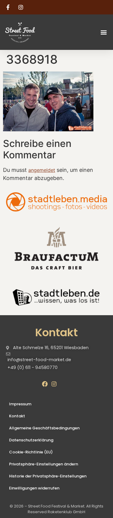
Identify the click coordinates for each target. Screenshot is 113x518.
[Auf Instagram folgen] (21, 7)
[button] (103, 32)
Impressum (20, 404)
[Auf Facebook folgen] (9, 7)
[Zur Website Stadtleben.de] (56, 296)
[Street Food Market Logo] (31, 32)
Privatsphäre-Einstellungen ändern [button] (43, 464)
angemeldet (41, 170)
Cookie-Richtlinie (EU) (31, 452)
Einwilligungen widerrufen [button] (34, 488)
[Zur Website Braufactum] (56, 248)
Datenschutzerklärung (31, 440)
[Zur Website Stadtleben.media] (56, 202)
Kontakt (17, 416)
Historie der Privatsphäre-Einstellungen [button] (47, 476)
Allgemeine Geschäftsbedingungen (44, 428)
